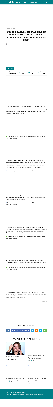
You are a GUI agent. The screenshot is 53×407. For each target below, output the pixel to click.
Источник (44, 301)
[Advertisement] (26, 17)
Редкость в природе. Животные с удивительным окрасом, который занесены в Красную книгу (36, 357)
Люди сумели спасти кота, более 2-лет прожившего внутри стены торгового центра (37, 380)
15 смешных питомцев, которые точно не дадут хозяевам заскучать (15, 379)
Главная (8, 28)
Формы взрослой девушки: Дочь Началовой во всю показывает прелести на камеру (14, 358)
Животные (12, 28)
